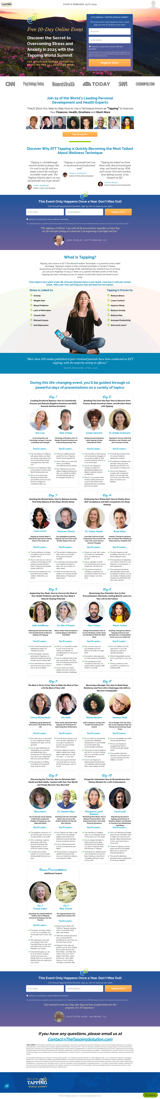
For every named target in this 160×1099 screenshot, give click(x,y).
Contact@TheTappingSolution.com (80, 1039)
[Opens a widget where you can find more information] (150, 1095)
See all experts (80, 134)
